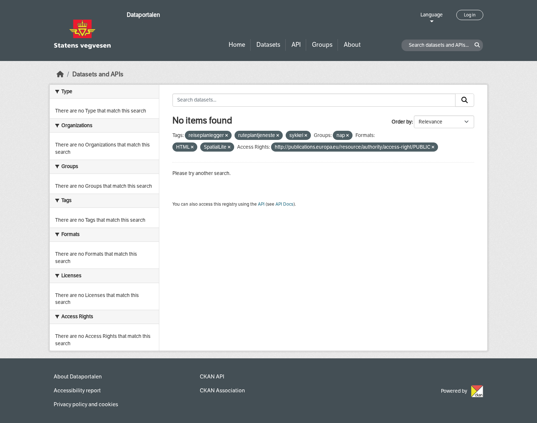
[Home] (60, 74)
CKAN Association (222, 390)
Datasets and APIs (97, 74)
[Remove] (226, 135)
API (296, 45)
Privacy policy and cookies (86, 404)
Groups (322, 45)
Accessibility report (77, 390)
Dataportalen (143, 14)
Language (431, 15)
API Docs (284, 204)
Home (237, 45)
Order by (402, 122)
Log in (470, 15)
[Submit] (464, 100)
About (352, 45)
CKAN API (212, 376)
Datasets (268, 45)
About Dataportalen (78, 376)
